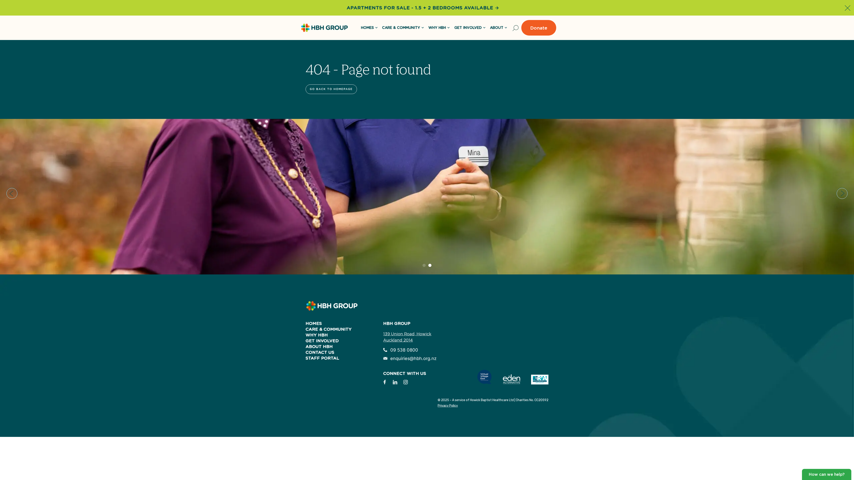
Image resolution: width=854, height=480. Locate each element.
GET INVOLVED (468, 28)
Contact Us (320, 352)
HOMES (367, 28)
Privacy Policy (448, 406)
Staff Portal (322, 358)
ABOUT (496, 28)
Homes (314, 323)
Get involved (322, 340)
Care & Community (401, 28)
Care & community (329, 329)
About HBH (319, 346)
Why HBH (437, 28)
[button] (12, 193)
